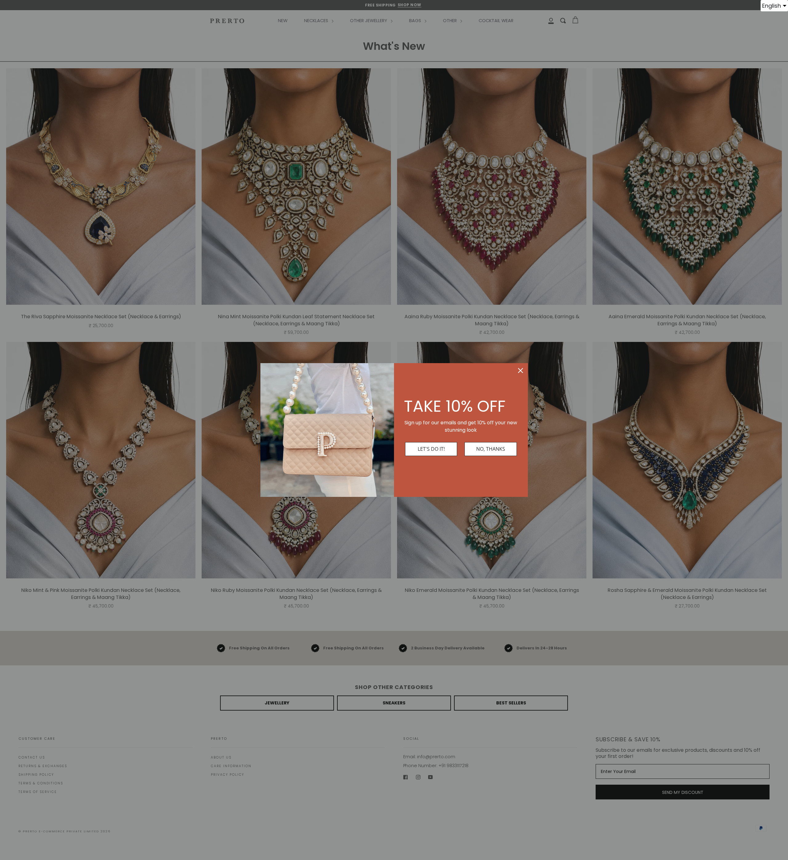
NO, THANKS (490, 449)
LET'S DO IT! (431, 449)
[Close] (520, 370)
